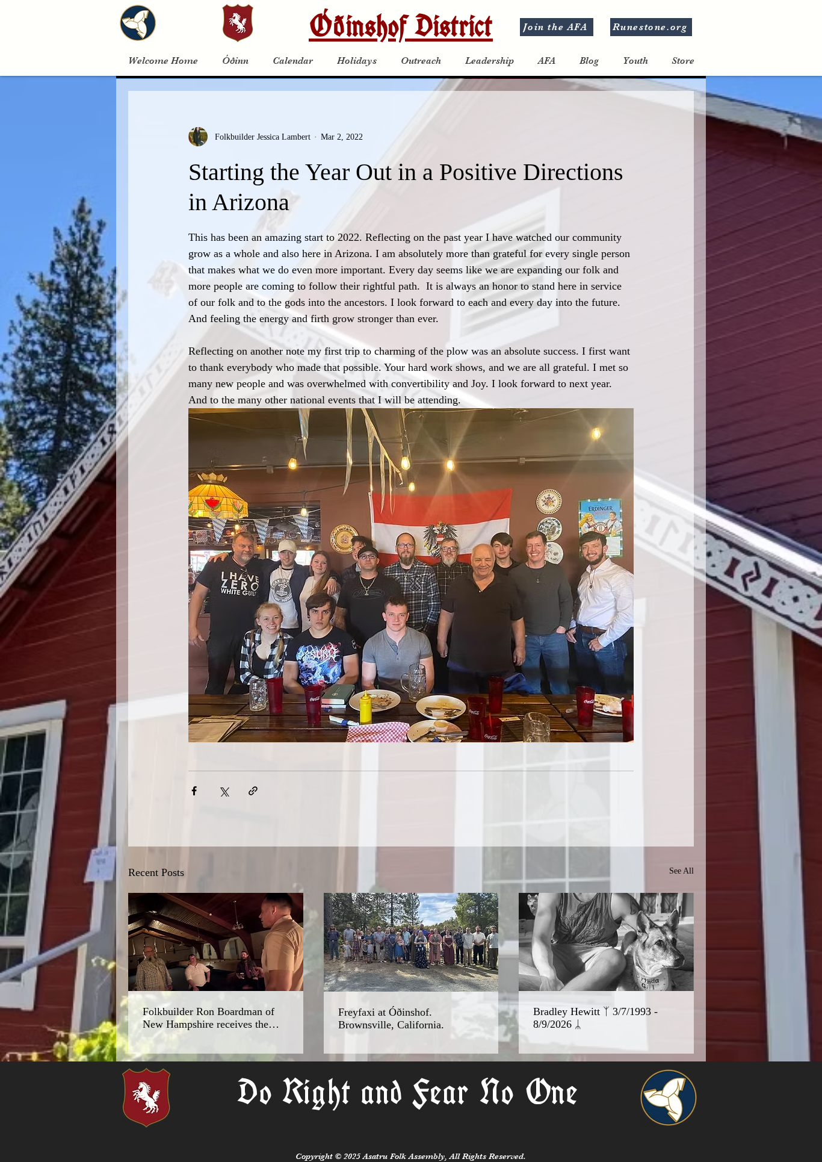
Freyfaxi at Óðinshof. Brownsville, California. (391, 1018)
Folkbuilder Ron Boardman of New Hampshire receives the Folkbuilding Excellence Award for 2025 (211, 1018)
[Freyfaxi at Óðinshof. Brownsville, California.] (411, 942)
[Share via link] (253, 791)
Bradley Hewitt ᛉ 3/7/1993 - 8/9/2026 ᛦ (595, 1017)
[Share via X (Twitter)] (223, 791)
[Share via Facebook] (194, 791)
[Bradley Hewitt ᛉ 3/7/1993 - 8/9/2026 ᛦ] (606, 942)
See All (681, 870)
